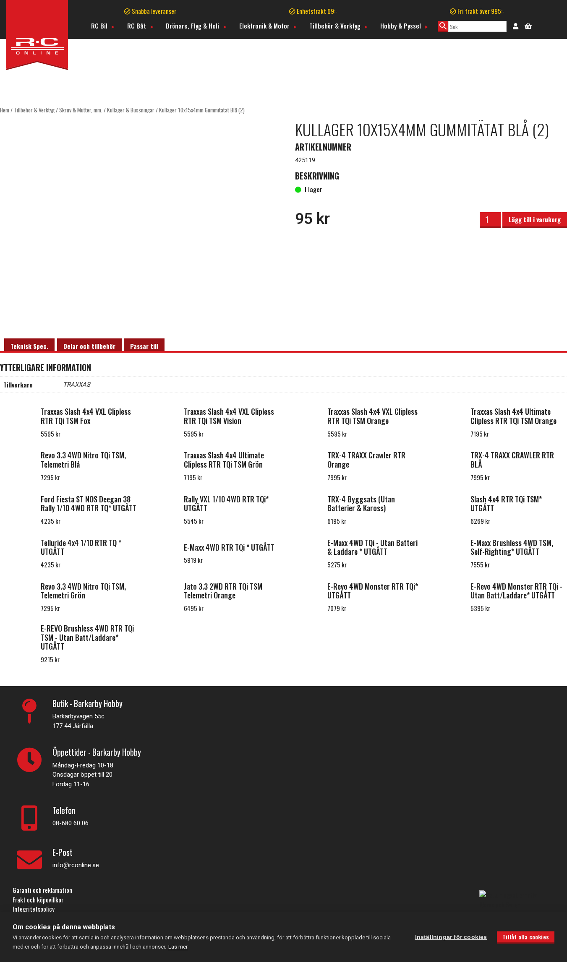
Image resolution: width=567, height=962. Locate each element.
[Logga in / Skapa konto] (515, 25)
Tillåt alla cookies (525, 937)
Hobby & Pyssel (400, 25)
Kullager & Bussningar (130, 110)
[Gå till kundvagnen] (528, 25)
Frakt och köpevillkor (38, 899)
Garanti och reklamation (42, 889)
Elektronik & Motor (264, 25)
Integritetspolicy (34, 908)
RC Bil (99, 25)
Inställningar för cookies (451, 937)
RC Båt (136, 25)
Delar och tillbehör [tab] (89, 346)
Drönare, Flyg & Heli (192, 25)
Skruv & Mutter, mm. (80, 110)
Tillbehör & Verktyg (335, 25)
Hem (4, 110)
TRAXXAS (76, 384)
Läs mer (178, 947)
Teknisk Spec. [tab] (29, 346)
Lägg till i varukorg (535, 219)
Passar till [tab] (144, 346)
